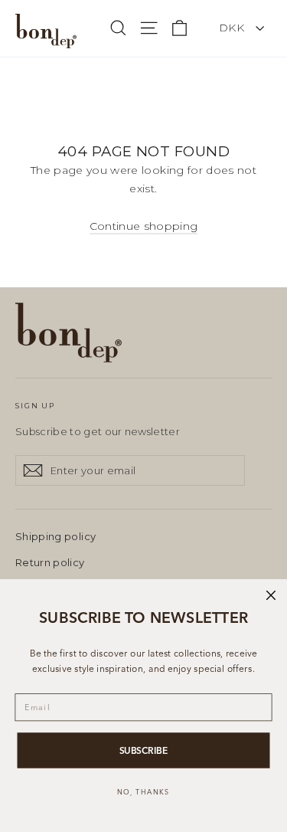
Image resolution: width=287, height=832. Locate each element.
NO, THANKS (143, 792)
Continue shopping (144, 226)
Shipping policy (55, 536)
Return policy (50, 562)
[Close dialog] (271, 595)
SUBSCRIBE (143, 750)
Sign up (35, 405)
